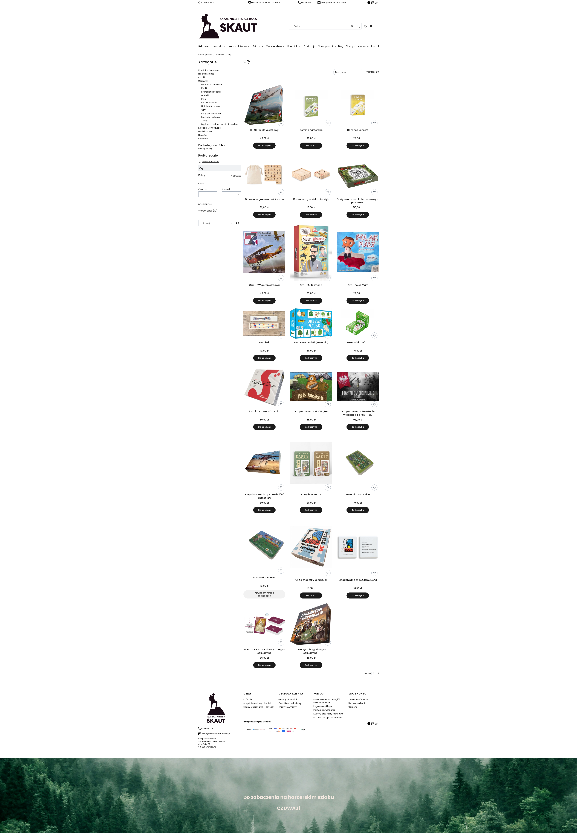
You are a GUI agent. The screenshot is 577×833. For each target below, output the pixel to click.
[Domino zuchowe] (358, 105)
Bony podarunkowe (211, 113)
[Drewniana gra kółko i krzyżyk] (311, 174)
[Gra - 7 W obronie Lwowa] (264, 252)
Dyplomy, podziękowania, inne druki (219, 124)
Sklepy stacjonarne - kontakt (258, 706)
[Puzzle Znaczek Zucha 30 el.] (311, 547)
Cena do (226, 189)
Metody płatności (287, 699)
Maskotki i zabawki (210, 117)
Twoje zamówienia (358, 699)
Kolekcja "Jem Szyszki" (209, 127)
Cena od (202, 189)
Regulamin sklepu (322, 706)
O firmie (247, 699)
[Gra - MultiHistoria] (311, 252)
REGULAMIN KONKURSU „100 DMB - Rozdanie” (326, 701)
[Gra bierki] (264, 324)
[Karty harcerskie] (311, 463)
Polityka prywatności (324, 709)
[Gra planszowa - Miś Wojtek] (311, 387)
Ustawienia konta (357, 703)
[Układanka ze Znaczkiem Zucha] (358, 547)
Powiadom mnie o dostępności (264, 594)
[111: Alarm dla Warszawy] (264, 105)
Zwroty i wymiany (287, 706)
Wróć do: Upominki (210, 161)
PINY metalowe (209, 102)
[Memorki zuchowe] (264, 546)
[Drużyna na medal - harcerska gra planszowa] (358, 175)
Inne (203, 99)
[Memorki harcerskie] (358, 463)
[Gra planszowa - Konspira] (264, 387)
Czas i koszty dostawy (289, 703)
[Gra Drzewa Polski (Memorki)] (311, 324)
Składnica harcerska (208, 70)
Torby (204, 120)
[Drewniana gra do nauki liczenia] (264, 174)
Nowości (202, 135)
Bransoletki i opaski (211, 91)
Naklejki (205, 95)
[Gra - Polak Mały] (358, 252)
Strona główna (205, 54)
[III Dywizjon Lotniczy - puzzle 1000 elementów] (264, 463)
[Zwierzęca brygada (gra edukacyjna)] (311, 625)
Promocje (203, 138)
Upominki (220, 54)
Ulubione (352, 706)
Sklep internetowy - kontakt (257, 703)
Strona (368, 673)
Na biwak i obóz (206, 73)
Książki (201, 77)
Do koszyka (264, 145)
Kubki (204, 88)
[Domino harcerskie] (311, 105)
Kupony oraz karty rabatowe (328, 713)
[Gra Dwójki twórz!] (358, 324)
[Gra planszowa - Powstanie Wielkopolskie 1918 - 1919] (358, 387)
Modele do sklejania (211, 84)
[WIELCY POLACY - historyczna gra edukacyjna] (264, 625)
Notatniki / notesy (210, 106)
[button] (358, 26)
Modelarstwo (205, 131)
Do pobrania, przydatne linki (327, 717)
